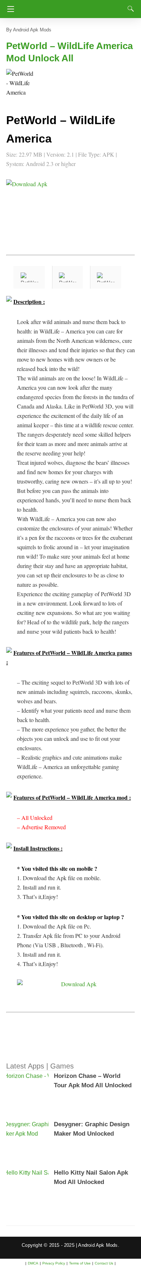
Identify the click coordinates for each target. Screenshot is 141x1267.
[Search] (129, 8)
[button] (20, 83)
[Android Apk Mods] (72, 7)
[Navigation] (9, 9)
